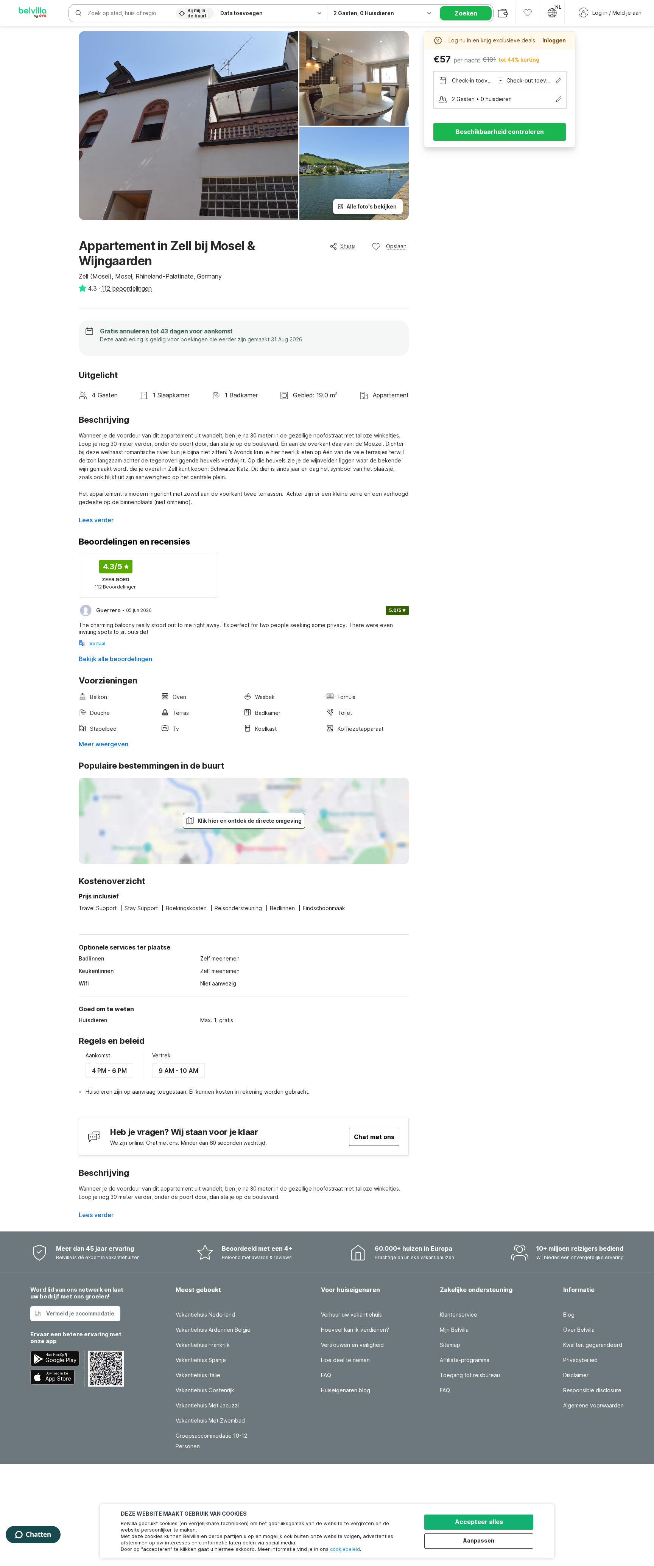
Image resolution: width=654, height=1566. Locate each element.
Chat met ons (374, 1137)
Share (347, 246)
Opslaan (396, 246)
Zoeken (466, 13)
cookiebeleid (345, 1549)
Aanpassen (478, 1540)
